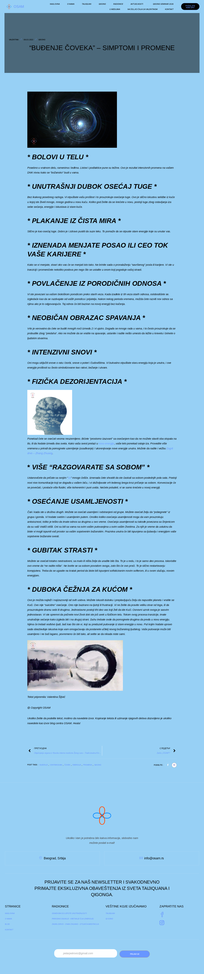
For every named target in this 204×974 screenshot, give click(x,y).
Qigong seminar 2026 (163, 4)
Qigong (102, 4)
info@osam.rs (154, 858)
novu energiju (106, 443)
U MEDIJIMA (114, 9)
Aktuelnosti (137, 4)
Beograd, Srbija (55, 858)
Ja (69, 477)
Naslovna (55, 4)
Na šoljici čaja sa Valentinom (143, 9)
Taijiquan (86, 4)
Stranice (12, 906)
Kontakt (169, 9)
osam (19, 6)
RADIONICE (118, 4)
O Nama (70, 4)
